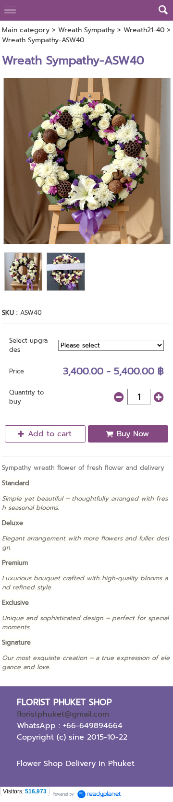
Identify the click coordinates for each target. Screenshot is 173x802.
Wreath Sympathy (86, 30)
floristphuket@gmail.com (63, 714)
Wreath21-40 (144, 30)
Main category (25, 30)
